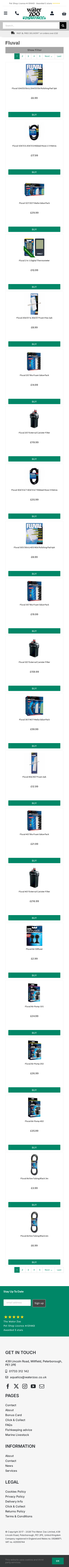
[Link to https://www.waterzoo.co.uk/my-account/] (52, 13)
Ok (58, 1561)
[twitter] (16, 1386)
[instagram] (24, 1386)
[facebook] (7, 1386)
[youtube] (33, 1386)
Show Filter (34, 50)
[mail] (41, 1386)
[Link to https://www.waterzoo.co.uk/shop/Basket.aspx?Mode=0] (64, 14)
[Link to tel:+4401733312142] (17, 13)
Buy (34, 114)
